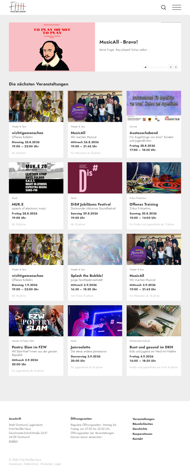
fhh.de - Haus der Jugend (27, 7)
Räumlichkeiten (143, 424)
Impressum (15, 464)
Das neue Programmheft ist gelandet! (148, 67)
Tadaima (143, 67)
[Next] (176, 67)
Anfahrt (13, 441)
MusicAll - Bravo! (145, 67)
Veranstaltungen (144, 419)
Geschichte (140, 429)
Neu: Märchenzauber (163, 67)
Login (58, 464)
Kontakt (138, 439)
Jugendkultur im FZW (165, 67)
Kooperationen (142, 434)
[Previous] (170, 67)
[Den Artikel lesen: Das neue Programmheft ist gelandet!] (54, 46)
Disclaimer (47, 464)
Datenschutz (31, 464)
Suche (163, 7)
